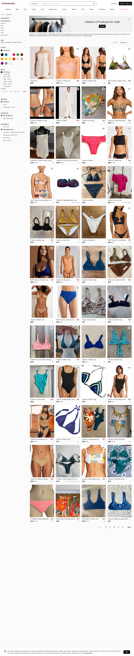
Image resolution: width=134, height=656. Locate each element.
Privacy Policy (87, 653)
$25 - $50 (7, 77)
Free (4, 104)
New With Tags (8, 118)
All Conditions (8, 115)
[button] (35, 4)
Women (3, 23)
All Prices (6, 72)
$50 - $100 (7, 79)
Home (2, 14)
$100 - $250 (8, 81)
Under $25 (7, 74)
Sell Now (114, 3)
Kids (2, 28)
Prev (99, 527)
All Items (6, 102)
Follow (102, 26)
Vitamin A (9, 14)
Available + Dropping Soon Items (14, 132)
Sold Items (6, 138)
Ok (127, 652)
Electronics (4, 35)
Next (129, 527)
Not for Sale (7, 140)
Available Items (8, 129)
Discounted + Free (9, 107)
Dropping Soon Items (10, 135)
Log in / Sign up (125, 3)
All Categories (5, 21)
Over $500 (7, 86)
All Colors (6, 50)
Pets (2, 33)
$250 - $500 (8, 84)
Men (2, 25)
